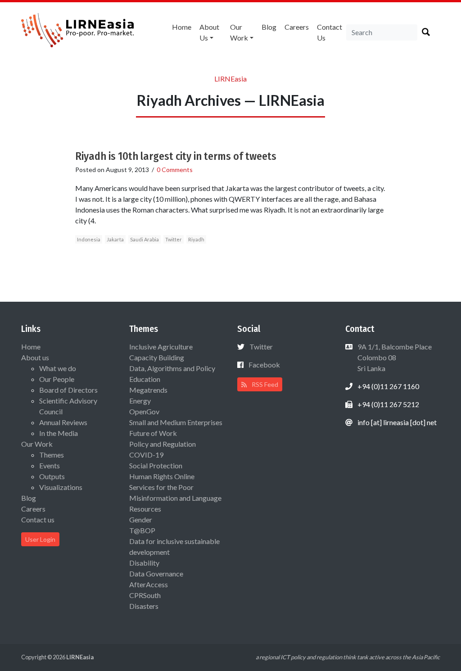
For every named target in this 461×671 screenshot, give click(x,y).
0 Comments (175, 169)
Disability (144, 562)
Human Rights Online (161, 476)
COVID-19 (146, 454)
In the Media (58, 433)
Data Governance (156, 573)
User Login (40, 539)
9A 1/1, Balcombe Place (394, 357)
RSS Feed (264, 384)
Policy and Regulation (162, 444)
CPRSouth (145, 595)
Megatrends (148, 389)
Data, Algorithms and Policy (172, 368)
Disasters (143, 606)
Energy (140, 400)
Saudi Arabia (144, 239)
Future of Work (153, 433)
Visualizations (60, 487)
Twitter (173, 239)
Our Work (239, 32)
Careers (297, 27)
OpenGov (144, 411)
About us (209, 32)
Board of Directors (68, 389)
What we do (57, 368)
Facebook (264, 364)
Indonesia (88, 239)
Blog (269, 27)
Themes (51, 454)
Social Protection (155, 465)
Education (144, 379)
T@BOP (142, 530)
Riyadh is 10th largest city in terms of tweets (175, 156)
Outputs (52, 476)
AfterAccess (148, 584)
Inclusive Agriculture (161, 346)
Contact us (329, 32)
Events (49, 465)
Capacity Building (156, 357)
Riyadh (196, 239)
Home (181, 27)
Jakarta (115, 239)
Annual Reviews (63, 422)
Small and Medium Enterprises (175, 422)
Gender (140, 519)
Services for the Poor (161, 487)
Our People (56, 379)
